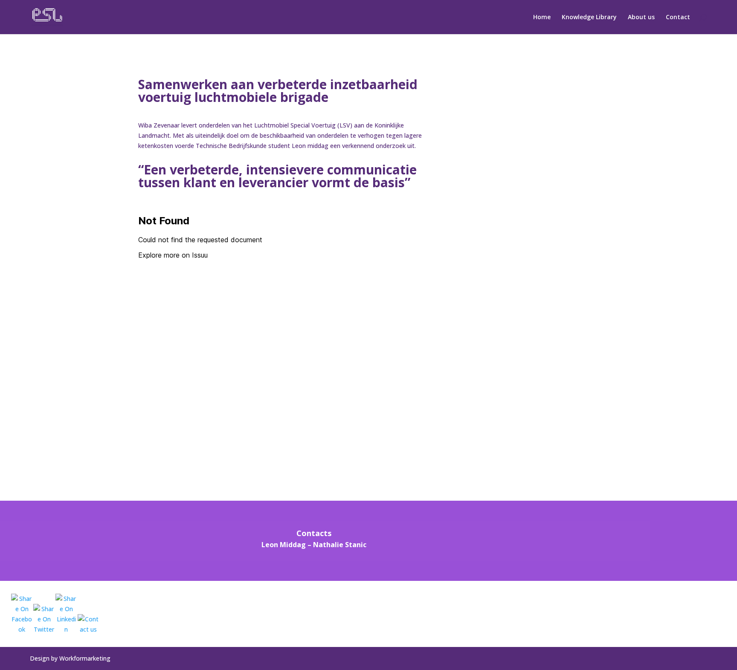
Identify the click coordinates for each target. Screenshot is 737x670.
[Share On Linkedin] (66, 614)
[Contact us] (88, 624)
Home (542, 17)
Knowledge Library (589, 17)
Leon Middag (283, 544)
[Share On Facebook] (21, 614)
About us (641, 17)
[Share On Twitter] (44, 618)
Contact (678, 17)
